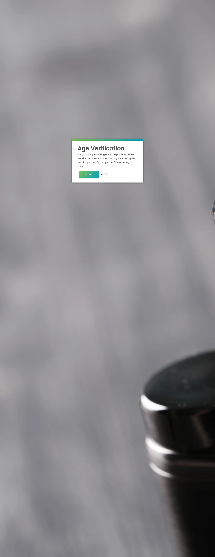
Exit (106, 174)
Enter (89, 174)
